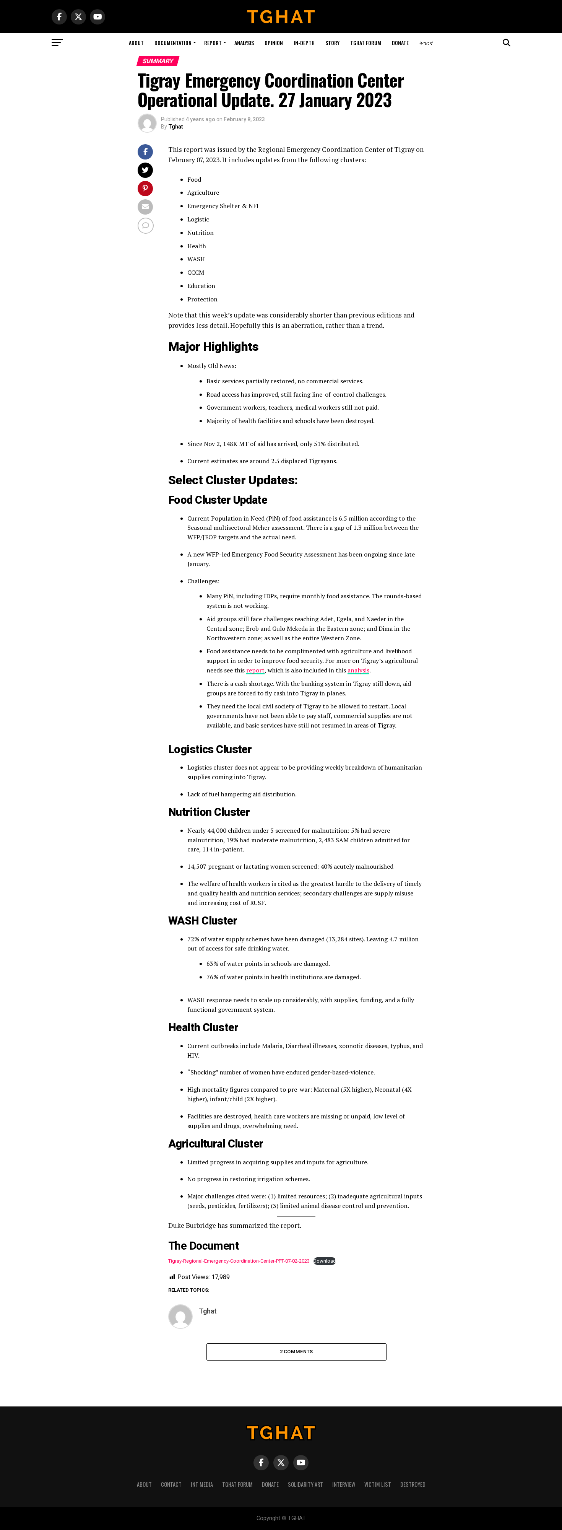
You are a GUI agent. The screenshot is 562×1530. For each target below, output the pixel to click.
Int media (202, 1484)
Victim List (377, 1484)
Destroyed (413, 1484)
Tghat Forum (365, 43)
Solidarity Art (305, 1484)
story (332, 43)
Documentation (173, 43)
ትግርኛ (426, 43)
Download (324, 1261)
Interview (343, 1484)
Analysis (244, 43)
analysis (358, 670)
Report (213, 43)
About (136, 43)
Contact (171, 1484)
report (255, 670)
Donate (400, 43)
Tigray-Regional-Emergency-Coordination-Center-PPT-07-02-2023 (239, 1261)
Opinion (274, 43)
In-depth (304, 43)
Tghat (175, 127)
